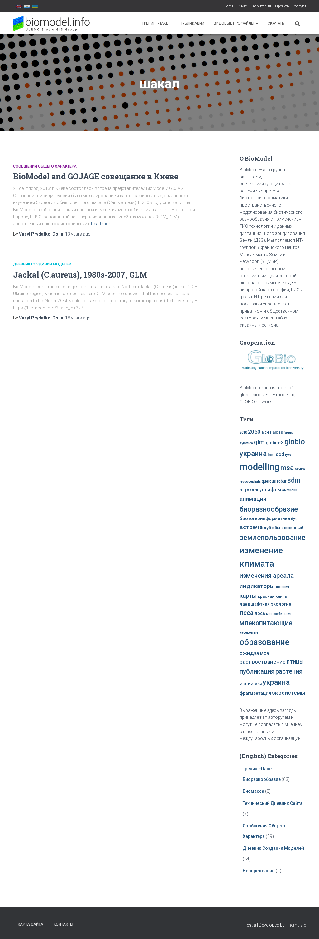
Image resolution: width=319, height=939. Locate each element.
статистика (251, 683)
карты (248, 595)
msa (287, 468)
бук (294, 519)
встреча (251, 527)
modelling (259, 467)
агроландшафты (260, 490)
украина (276, 682)
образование (264, 642)
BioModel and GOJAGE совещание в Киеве (95, 176)
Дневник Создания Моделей (42, 264)
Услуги (300, 6)
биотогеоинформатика (265, 518)
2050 (254, 431)
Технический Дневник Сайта (272, 803)
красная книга (272, 596)
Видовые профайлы (234, 23)
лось (260, 613)
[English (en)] (19, 6)
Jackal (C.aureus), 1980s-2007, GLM (80, 275)
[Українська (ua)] (35, 6)
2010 (243, 433)
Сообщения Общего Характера (45, 166)
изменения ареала (267, 575)
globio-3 (274, 442)
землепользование (272, 537)
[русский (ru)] (27, 6)
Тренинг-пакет (156, 23)
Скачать (276, 23)
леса (247, 612)
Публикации (192, 23)
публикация (257, 671)
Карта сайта (30, 924)
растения (288, 671)
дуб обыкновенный (283, 527)
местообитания (278, 614)
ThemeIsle (296, 924)
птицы (295, 662)
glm (259, 442)
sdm (294, 480)
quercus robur (274, 481)
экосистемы (288, 693)
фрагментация (255, 693)
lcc (271, 454)
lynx (288, 455)
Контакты (63, 924)
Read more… (103, 223)
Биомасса (253, 791)
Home (228, 6)
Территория (261, 6)
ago (78, 233)
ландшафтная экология (265, 604)
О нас (242, 6)
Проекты (282, 6)
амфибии (289, 490)
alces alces (272, 432)
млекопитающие (266, 623)
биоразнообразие (269, 509)
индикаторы (257, 586)
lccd (279, 454)
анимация (253, 498)
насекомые (249, 632)
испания (282, 587)
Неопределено (259, 870)
